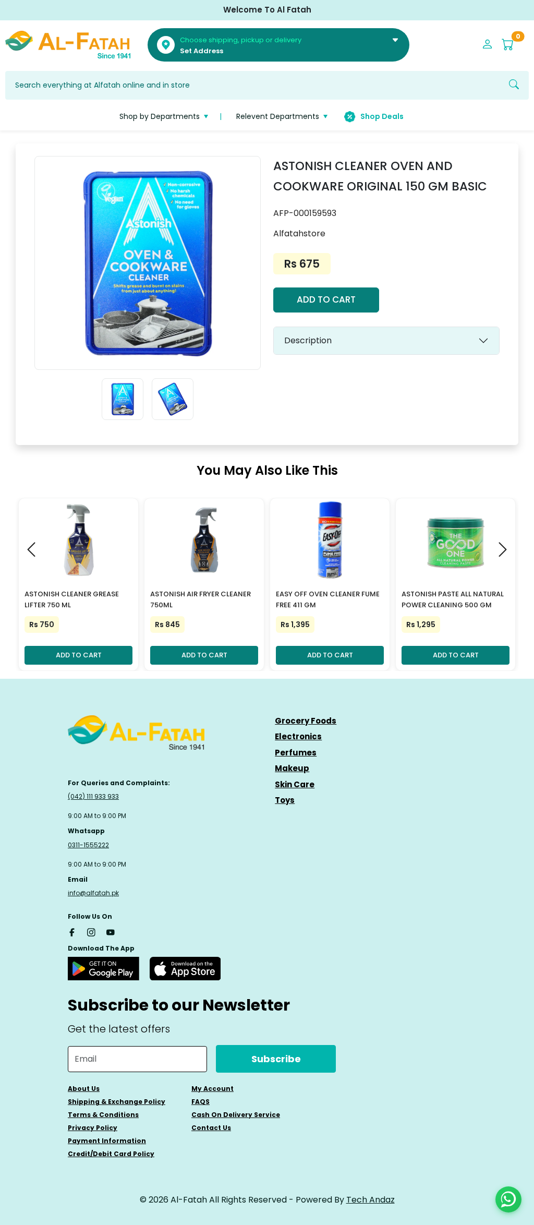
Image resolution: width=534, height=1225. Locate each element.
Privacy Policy (92, 1127)
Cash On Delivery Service (235, 1114)
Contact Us (211, 1127)
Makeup (292, 768)
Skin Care (294, 784)
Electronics (298, 736)
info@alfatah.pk (93, 892)
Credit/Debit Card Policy (111, 1153)
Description (308, 340)
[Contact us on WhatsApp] (508, 1199)
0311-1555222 (88, 844)
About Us (84, 1088)
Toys (285, 800)
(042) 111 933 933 (93, 796)
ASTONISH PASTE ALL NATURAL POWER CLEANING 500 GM (453, 599)
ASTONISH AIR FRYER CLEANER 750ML (200, 599)
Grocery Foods (305, 720)
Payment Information (107, 1140)
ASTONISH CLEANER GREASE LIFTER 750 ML (72, 599)
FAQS (200, 1101)
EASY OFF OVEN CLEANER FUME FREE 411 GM (328, 599)
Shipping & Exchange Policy (116, 1101)
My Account (212, 1088)
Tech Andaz (370, 1200)
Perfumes (296, 752)
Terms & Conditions (103, 1114)
